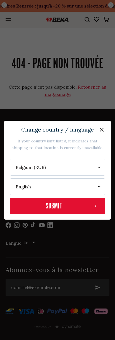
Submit (54, 205)
